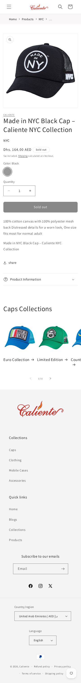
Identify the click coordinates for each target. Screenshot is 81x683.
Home (13, 509)
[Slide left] (31, 378)
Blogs (13, 519)
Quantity (9, 182)
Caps (12, 450)
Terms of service (31, 673)
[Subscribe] (63, 568)
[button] (9, 7)
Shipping (23, 155)
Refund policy (42, 666)
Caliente (9, 114)
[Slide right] (50, 378)
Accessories (17, 480)
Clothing (15, 460)
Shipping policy (54, 673)
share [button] (13, 263)
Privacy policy (62, 666)
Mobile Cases (18, 470)
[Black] (7, 172)
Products (15, 540)
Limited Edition (50, 359)
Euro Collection (16, 359)
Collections (17, 530)
